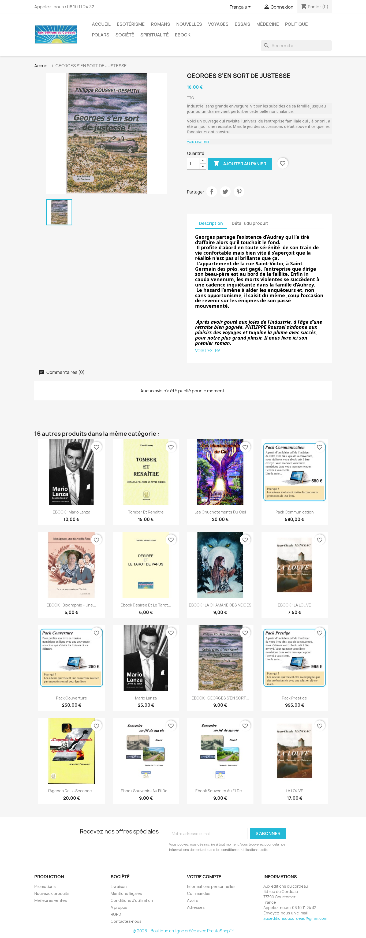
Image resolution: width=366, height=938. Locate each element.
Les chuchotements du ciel (220, 512)
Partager (211, 191)
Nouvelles (189, 24)
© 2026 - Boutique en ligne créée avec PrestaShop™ (183, 931)
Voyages (218, 24)
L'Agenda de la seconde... (71, 790)
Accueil (101, 24)
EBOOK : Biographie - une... (71, 605)
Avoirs (192, 900)
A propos (119, 907)
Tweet (225, 191)
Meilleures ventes (50, 900)
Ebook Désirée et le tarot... (146, 605)
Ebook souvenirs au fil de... (146, 790)
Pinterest (239, 191)
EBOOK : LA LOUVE (294, 605)
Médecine (267, 24)
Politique (296, 24)
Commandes (198, 893)
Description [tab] (211, 223)
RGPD (116, 914)
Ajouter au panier (239, 163)
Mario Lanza (146, 698)
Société (124, 35)
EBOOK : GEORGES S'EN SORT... (220, 698)
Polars (100, 35)
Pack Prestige (294, 698)
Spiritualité (154, 35)
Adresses (196, 907)
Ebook (183, 35)
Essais (242, 24)
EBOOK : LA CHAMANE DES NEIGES (220, 605)
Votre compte (204, 877)
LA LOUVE (294, 790)
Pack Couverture (71, 698)
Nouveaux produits (51, 893)
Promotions (45, 886)
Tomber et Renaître (146, 512)
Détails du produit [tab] (250, 223)
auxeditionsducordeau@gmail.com (295, 918)
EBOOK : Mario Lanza (71, 512)
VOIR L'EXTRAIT (198, 141)
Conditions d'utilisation (132, 900)
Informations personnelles (211, 886)
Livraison (119, 886)
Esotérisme (131, 24)
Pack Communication (294, 512)
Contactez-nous (126, 921)
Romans (160, 24)
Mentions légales (126, 893)
